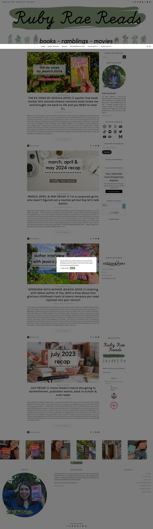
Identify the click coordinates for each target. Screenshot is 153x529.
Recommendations (77, 46)
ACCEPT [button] (72, 268)
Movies (64, 46)
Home (43, 46)
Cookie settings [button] (65, 268)
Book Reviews (53, 46)
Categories (92, 46)
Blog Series (106, 46)
